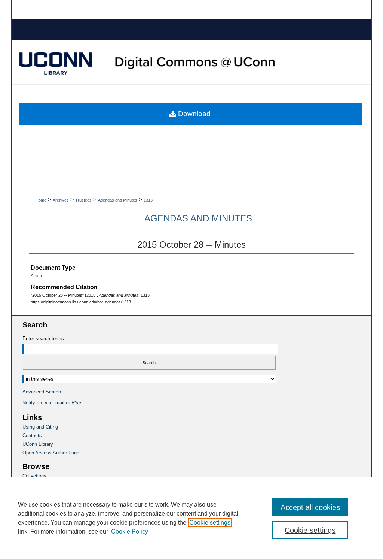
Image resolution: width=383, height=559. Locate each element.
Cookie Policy (129, 531)
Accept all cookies (310, 507)
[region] (191, 518)
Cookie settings (209, 522)
